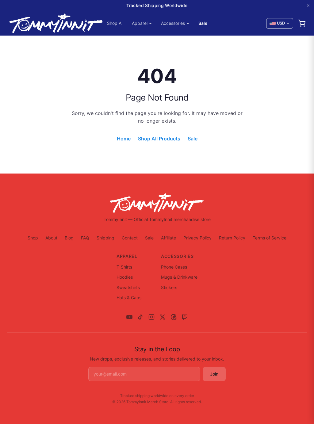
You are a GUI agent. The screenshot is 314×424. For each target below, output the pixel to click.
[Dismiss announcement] (308, 5)
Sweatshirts (128, 287)
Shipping (105, 237)
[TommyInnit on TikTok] (140, 317)
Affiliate (168, 237)
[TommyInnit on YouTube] (129, 317)
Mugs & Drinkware (179, 277)
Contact (130, 237)
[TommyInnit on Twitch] (185, 317)
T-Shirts (124, 266)
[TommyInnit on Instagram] (151, 317)
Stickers (169, 287)
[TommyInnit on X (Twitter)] (162, 317)
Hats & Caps (129, 297)
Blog (69, 237)
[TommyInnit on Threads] (173, 317)
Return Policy (232, 237)
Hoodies (125, 277)
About (51, 237)
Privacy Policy (197, 237)
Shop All (115, 23)
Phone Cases (174, 266)
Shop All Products (159, 139)
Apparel (139, 23)
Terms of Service (269, 237)
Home (124, 139)
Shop (33, 237)
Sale (202, 23)
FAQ (85, 237)
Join (214, 373)
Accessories (173, 23)
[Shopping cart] (302, 23)
